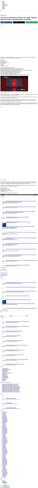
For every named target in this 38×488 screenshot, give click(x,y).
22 (5, 274)
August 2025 (4, 422)
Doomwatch (4, 5)
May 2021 (4, 467)
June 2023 (4, 445)
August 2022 (4, 454)
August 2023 (4, 443)
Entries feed (4, 481)
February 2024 (4, 438)
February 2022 (4, 459)
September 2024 (4, 432)
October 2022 (4, 452)
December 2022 (4, 450)
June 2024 (4, 434)
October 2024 (4, 431)
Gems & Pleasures (5, 4)
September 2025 (4, 421)
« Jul (1, 277)
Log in (3, 480)
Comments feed (4, 482)
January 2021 (4, 470)
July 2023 (3, 444)
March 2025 (4, 426)
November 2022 (4, 451)
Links (3, 9)
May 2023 (4, 446)
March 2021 (4, 469)
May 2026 (4, 414)
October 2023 (4, 441)
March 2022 (4, 458)
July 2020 (3, 476)
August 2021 (4, 464)
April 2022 (4, 457)
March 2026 (4, 416)
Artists (3, 3)
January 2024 (4, 439)
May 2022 (4, 456)
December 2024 (4, 429)
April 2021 (4, 468)
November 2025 (4, 419)
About (3, 7)
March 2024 (4, 437)
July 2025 (3, 423)
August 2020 (4, 475)
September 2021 (4, 463)
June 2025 (4, 424)
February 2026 (4, 417)
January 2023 (4, 449)
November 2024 (4, 430)
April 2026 (4, 415)
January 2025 (4, 428)
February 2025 (4, 427)
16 (6, 273)
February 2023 (4, 448)
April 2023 (4, 447)
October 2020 (4, 473)
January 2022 (4, 460)
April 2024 (4, 436)
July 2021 (3, 465)
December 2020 (4, 471)
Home (3, 1)
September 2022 (4, 453)
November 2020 (4, 472)
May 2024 (4, 435)
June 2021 (4, 466)
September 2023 (4, 442)
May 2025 (4, 425)
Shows (3, 6)
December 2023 (4, 440)
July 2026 (3, 412)
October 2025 (4, 420)
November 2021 (4, 462)
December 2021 (4, 461)
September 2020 (4, 474)
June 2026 (4, 413)
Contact (3, 8)
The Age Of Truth (10, 57)
